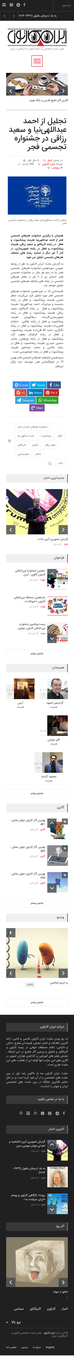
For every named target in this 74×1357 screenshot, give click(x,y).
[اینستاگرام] (4, 5)
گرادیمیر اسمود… (53, 703)
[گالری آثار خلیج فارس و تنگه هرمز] (37, 84)
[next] (63, 91)
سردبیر (24, 1347)
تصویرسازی (23, 454)
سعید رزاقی (50, 445)
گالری (42, 829)
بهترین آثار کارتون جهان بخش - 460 (27, 849)
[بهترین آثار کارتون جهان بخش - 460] (57, 855)
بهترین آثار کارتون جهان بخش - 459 (27, 876)
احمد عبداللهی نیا (26, 436)
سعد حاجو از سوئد (63, 1292)
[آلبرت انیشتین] (40, 1262)
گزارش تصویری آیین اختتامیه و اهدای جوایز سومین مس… (27, 1143)
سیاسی (19, 1309)
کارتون (35, 445)
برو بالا (16, 1322)
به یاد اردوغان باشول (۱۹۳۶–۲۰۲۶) (29, 1170)
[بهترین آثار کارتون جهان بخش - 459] (57, 882)
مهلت (42, 580)
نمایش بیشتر (37, 654)
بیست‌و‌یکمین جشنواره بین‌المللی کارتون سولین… (30, 626)
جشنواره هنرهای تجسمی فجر (32, 427)
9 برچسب (56, 168)
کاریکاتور (22, 445)
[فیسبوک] (24, 5)
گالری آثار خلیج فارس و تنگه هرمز (49, 100)
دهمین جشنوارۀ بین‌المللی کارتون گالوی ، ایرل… (30, 572)
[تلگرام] (19, 5)
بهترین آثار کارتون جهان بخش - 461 (27, 822)
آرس (20, 703)
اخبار (49, 160)
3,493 (30, 984)
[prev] (10, 91)
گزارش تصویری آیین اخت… (52, 539)
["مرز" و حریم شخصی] (40, 953)
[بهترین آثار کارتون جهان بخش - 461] (57, 829)
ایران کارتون (48, 164)
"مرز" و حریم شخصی (62, 983)
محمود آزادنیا (48, 776)
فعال (60, 436)
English (50, 1347)
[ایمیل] (11, 5)
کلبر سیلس (53, 739)
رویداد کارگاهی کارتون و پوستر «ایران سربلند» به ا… (28, 1197)
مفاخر (38, 454)
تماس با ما (11, 1347)
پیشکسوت (46, 436)
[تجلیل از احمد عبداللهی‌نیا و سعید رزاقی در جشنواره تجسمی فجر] (37, 195)
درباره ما (37, 1347)
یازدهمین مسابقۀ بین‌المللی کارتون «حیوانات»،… (29, 599)
